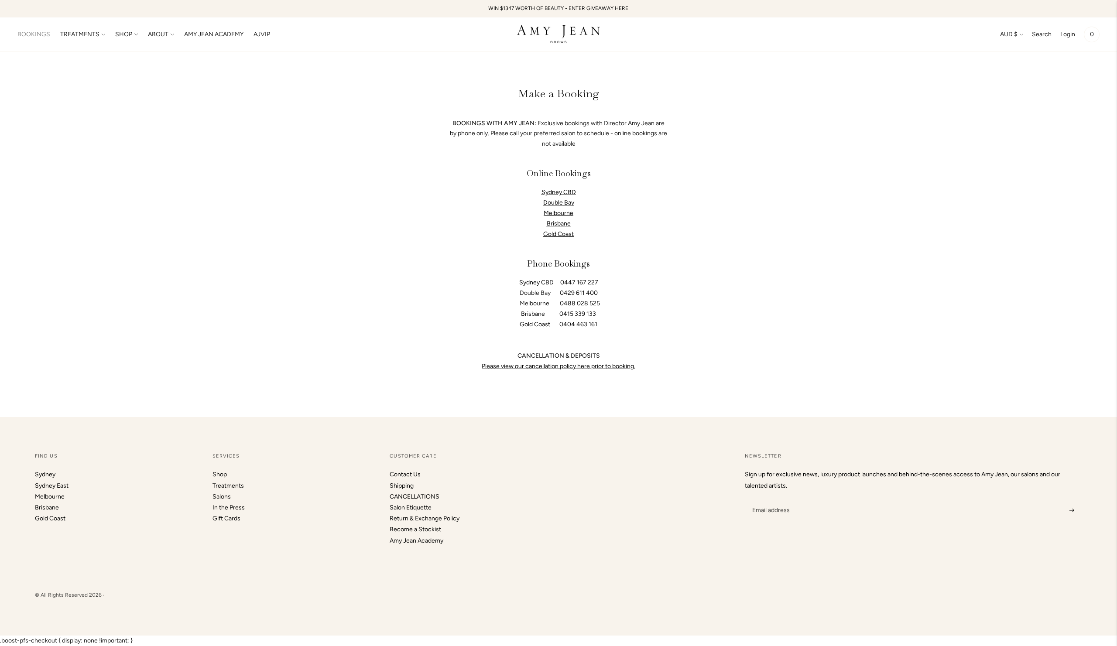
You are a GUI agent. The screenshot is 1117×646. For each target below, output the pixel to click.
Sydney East (52, 485)
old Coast (561, 234)
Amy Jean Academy (416, 540)
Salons (221, 496)
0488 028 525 (580, 303)
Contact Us (405, 474)
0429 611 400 (579, 293)
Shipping (402, 485)
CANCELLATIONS (414, 496)
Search (1042, 34)
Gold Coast (50, 518)
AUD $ (1009, 34)
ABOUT (158, 34)
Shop (219, 474)
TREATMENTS (79, 34)
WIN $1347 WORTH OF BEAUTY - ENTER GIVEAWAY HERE (558, 8)
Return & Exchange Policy (424, 518)
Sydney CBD (539, 282)
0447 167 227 (579, 282)
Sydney (45, 474)
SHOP (123, 34)
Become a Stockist (415, 529)
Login (1067, 34)
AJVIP (262, 34)
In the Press (228, 507)
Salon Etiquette (411, 507)
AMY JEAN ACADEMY (213, 34)
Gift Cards (226, 518)
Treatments (228, 485)
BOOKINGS (33, 34)
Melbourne (50, 496)
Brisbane (559, 223)
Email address (770, 499)
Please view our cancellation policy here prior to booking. (558, 366)
